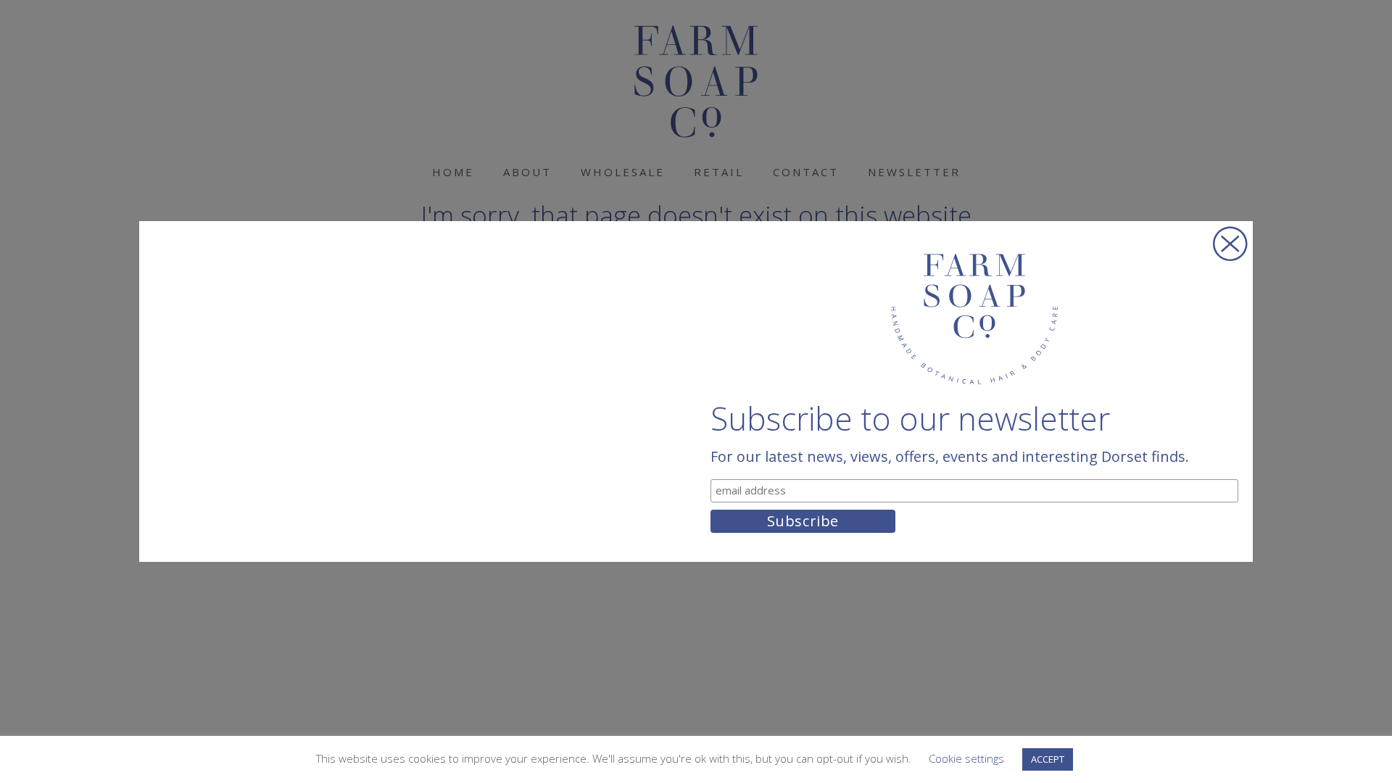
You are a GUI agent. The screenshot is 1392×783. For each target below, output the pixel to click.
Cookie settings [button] (966, 758)
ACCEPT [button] (1047, 759)
